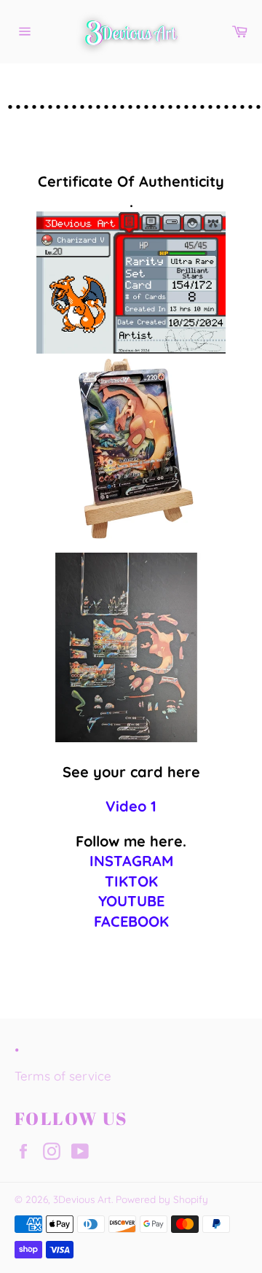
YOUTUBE (131, 901)
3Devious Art (82, 1199)
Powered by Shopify (162, 1199)
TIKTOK (131, 881)
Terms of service (63, 1075)
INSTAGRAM (131, 861)
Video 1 (131, 806)
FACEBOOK (131, 921)
